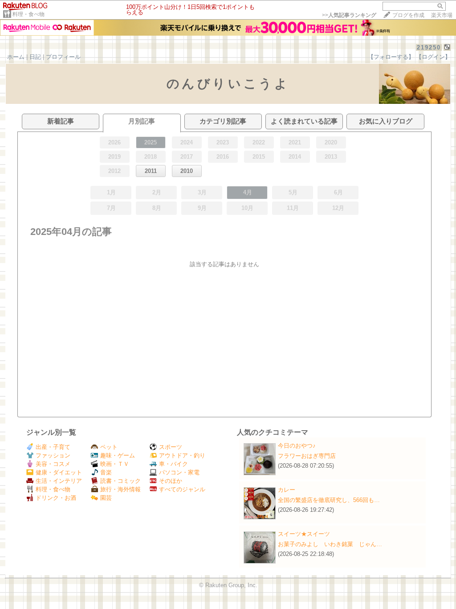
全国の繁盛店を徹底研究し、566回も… (329, 500)
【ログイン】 (433, 56)
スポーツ (170, 447)
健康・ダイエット (59, 472)
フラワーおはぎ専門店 (307, 456)
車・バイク (173, 464)
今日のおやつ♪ (297, 445)
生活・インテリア (59, 480)
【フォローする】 (391, 56)
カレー (286, 489)
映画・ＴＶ (114, 464)
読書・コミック (120, 480)
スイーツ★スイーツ (304, 534)
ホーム (15, 56)
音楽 (106, 472)
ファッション (53, 455)
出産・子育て (53, 447)
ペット (109, 447)
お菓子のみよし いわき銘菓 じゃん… (330, 544)
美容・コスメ (53, 464)
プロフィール (63, 56)
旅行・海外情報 (120, 489)
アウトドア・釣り (182, 455)
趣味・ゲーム (117, 455)
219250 (429, 47)
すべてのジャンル (182, 489)
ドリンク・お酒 (56, 497)
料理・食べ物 (28, 14)
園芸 (106, 497)
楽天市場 (441, 15)
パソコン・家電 (179, 472)
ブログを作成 (408, 15)
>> (349, 15)
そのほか (170, 480)
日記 (35, 56)
